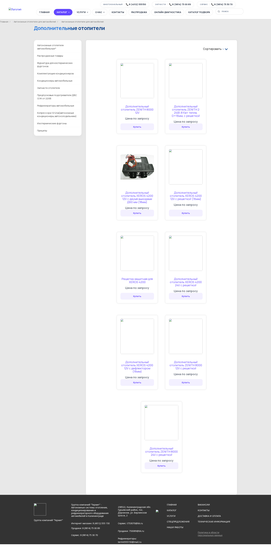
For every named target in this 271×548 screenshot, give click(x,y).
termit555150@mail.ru (129, 541)
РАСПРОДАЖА (139, 12)
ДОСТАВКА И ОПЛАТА (209, 515)
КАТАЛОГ (62, 12)
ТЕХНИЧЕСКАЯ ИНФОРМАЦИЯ (214, 521)
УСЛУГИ (81, 12)
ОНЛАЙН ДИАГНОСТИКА (167, 12)
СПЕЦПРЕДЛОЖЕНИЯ (178, 521)
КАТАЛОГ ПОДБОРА (199, 12)
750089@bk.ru (136, 530)
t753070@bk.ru (135, 523)
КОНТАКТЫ (118, 12)
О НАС (98, 12)
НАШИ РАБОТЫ (175, 527)
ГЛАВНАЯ (44, 12)
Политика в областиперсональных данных (210, 534)
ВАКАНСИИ (204, 504)
